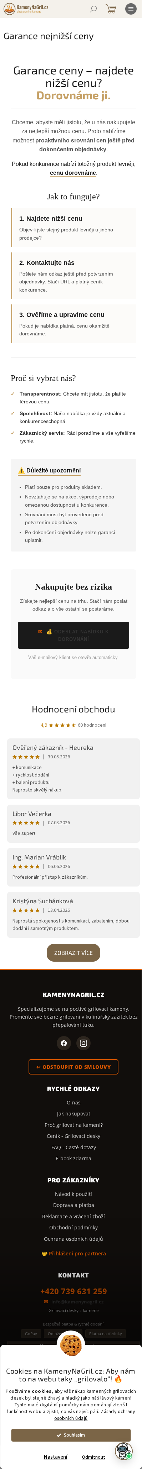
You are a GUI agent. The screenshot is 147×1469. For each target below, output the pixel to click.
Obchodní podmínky (73, 1227)
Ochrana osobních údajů (73, 1238)
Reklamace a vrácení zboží (73, 1216)
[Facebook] (64, 1043)
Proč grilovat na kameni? (74, 1125)
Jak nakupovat (73, 1113)
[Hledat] (93, 9)
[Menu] (131, 9)
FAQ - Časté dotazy (73, 1147)
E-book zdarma (73, 1158)
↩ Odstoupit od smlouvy (73, 1066)
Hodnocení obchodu (73, 708)
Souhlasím (74, 1435)
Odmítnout (93, 1457)
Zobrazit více (73, 952)
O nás (74, 1102)
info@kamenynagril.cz (77, 1301)
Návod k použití (73, 1194)
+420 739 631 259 (73, 1291)
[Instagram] (83, 1043)
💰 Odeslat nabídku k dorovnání (77, 635)
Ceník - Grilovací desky (73, 1136)
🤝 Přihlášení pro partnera (73, 1253)
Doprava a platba (73, 1205)
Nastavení (55, 1457)
